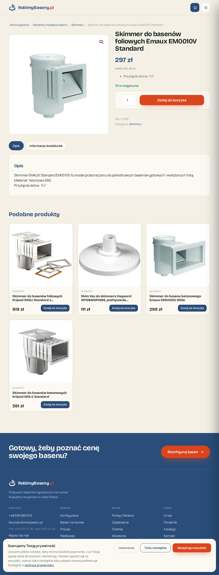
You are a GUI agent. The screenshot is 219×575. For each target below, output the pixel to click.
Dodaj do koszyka (171, 100)
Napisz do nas (19, 535)
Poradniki (170, 522)
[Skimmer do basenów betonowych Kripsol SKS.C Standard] (41, 351)
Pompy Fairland (123, 515)
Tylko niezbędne (155, 548)
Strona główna (19, 25)
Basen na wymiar (72, 522)
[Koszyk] (194, 7)
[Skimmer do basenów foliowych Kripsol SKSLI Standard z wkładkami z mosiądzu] (41, 255)
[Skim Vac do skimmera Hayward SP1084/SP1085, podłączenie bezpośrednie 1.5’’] (109, 255)
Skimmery (77, 25)
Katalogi (170, 529)
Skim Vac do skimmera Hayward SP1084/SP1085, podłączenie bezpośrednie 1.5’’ (106, 298)
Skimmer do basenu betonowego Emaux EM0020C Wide (175, 298)
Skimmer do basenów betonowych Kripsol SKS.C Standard (39, 395)
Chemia (117, 529)
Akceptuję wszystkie (192, 548)
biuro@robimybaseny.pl (26, 522)
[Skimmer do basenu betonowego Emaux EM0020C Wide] (178, 255)
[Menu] (205, 7)
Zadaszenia (120, 522)
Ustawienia (126, 548)
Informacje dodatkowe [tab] (46, 146)
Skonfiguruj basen (182, 451)
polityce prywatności (39, 565)
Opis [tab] (16, 146)
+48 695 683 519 (20, 515)
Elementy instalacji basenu (50, 25)
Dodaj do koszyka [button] (55, 308)
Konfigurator (69, 515)
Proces (65, 529)
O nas (168, 515)
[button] (101, 42)
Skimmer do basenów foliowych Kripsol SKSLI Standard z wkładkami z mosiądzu (37, 298)
